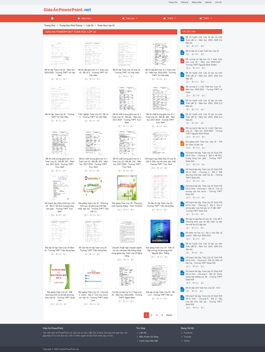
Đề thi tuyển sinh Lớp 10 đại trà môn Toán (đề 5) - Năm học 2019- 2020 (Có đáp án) (204, 103)
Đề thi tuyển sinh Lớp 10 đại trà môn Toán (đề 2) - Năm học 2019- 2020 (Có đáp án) (204, 76)
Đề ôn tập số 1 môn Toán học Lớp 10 (202, 51)
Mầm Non (86, 18)
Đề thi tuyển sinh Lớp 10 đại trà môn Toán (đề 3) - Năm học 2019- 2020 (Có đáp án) (204, 117)
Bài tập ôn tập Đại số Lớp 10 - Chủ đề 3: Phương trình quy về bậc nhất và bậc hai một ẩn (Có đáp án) (204, 222)
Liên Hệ (142, 333)
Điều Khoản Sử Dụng (148, 337)
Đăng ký (184, 2)
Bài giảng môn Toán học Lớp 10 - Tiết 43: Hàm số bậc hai (204, 143)
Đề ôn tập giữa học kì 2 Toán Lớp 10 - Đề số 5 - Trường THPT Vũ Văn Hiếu (93, 73)
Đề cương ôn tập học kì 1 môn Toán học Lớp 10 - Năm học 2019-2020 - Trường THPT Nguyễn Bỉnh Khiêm (204, 131)
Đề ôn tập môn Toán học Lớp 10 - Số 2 (203, 288)
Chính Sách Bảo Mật (148, 341)
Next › (170, 315)
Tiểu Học (130, 18)
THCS (170, 18)
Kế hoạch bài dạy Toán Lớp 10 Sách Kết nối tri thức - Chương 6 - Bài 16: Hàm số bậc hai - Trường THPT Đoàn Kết (204, 260)
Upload (208, 2)
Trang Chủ (173, 2)
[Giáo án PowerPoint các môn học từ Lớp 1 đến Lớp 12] (67, 9)
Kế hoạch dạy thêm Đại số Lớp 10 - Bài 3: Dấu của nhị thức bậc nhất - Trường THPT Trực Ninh (160, 161)
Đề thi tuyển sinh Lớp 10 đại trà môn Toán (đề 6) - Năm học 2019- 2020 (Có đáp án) (204, 246)
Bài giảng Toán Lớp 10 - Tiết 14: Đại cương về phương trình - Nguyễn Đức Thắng (160, 250)
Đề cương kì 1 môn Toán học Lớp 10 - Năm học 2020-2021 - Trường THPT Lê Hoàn (204, 89)
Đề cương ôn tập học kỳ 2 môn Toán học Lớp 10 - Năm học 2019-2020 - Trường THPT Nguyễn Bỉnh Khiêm (204, 62)
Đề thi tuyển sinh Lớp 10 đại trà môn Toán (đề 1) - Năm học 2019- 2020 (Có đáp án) (204, 40)
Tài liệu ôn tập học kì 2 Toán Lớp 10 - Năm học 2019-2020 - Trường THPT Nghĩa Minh (127, 295)
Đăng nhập (196, 2)
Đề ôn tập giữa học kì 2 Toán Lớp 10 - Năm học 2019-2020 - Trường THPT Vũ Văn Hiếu (160, 73)
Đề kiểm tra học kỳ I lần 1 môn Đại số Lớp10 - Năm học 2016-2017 (204, 234)
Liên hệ (218, 2)
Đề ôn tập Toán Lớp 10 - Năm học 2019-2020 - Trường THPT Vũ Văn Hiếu (59, 73)
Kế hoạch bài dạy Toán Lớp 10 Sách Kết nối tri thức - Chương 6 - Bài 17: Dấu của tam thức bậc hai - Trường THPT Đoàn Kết (204, 300)
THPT (206, 18)
